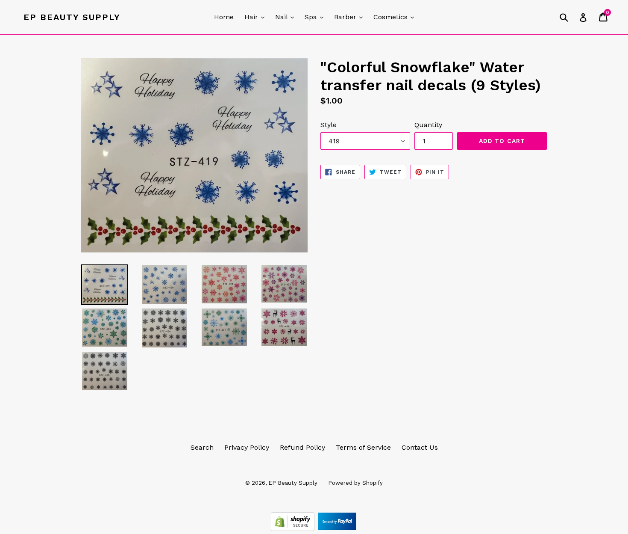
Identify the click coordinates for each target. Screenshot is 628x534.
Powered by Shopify (355, 483)
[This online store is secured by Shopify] (294, 529)
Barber (350, 16)
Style (328, 125)
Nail (286, 16)
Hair (256, 16)
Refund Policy (302, 447)
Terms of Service (363, 447)
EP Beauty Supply (71, 17)
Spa (316, 16)
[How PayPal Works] (337, 529)
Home (224, 17)
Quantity (428, 125)
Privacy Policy (246, 447)
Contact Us (420, 447)
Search (202, 447)
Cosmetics (395, 16)
